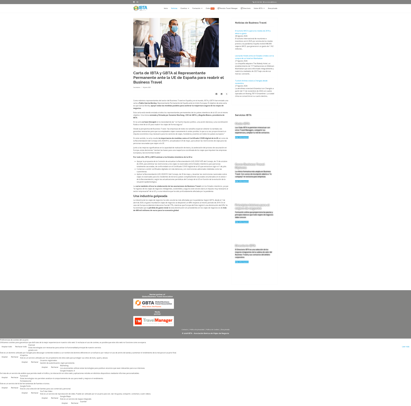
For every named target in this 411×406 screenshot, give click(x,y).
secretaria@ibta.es (271, 2)
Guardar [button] (83, 401)
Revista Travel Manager (228, 8)
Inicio (166, 8)
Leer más (405, 346)
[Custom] (137, 2)
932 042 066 (258, 2)
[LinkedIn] (221, 94)
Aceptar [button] (5, 357)
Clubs (210, 8)
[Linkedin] (134, 2)
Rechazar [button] (14, 357)
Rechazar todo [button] (21, 346)
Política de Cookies (212, 330)
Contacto (185, 330)
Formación (196, 8)
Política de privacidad (197, 330)
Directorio (246, 8)
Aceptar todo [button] (7, 346)
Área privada (272, 8)
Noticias (174, 8)
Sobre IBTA (258, 8)
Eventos (184, 8)
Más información (242, 137)
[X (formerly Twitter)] (227, 94)
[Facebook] (216, 94)
